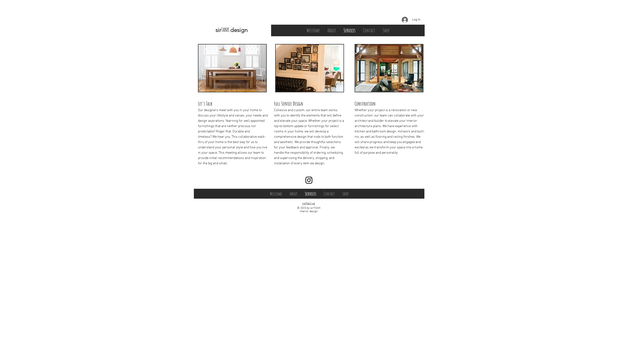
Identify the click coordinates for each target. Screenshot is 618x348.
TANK (225, 29)
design (239, 29)
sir (218, 29)
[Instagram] (309, 180)
